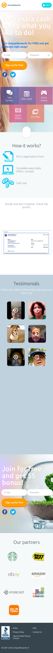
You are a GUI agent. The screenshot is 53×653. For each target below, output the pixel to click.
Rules (15, 628)
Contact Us (37, 632)
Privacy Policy (18, 632)
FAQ (34, 628)
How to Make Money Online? (21, 637)
